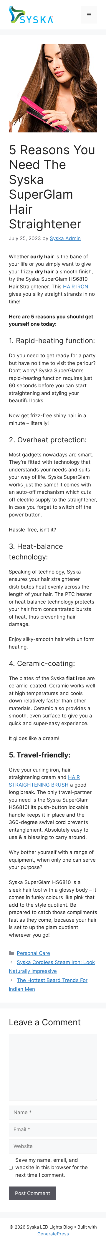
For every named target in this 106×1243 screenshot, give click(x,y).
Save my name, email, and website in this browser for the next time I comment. (51, 1167)
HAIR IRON (75, 287)
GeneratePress (53, 1234)
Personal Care (33, 953)
